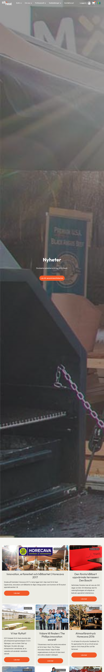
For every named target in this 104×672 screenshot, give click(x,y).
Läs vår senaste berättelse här (52, 278)
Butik (18, 3)
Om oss (27, 3)
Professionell (39, 3)
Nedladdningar (54, 3)
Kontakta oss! (69, 3)
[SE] (99, 3)
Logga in (83, 3)
